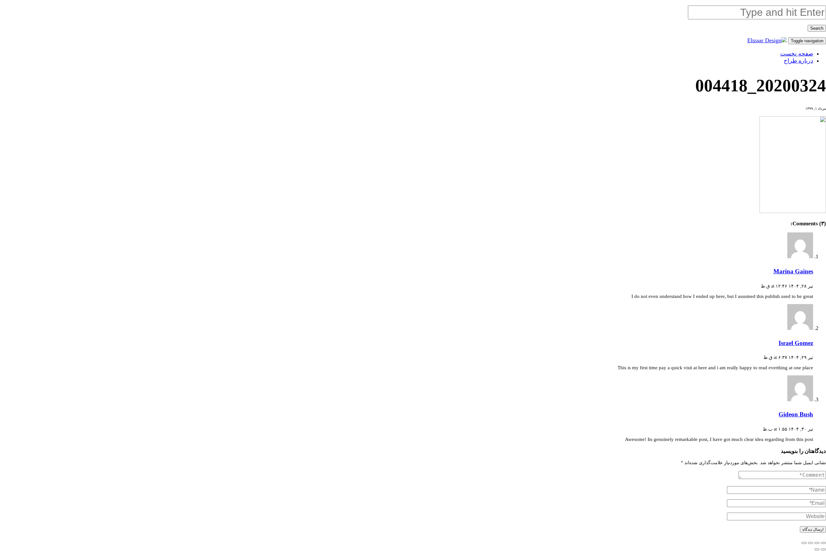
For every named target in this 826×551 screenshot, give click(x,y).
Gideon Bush (796, 414)
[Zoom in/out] (804, 543)
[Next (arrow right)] (817, 549)
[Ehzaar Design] (767, 40)
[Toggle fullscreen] (810, 543)
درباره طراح (798, 60)
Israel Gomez (796, 343)
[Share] (817, 543)
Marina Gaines (793, 271)
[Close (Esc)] (823, 543)
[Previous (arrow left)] (823, 549)
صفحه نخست (796, 53)
